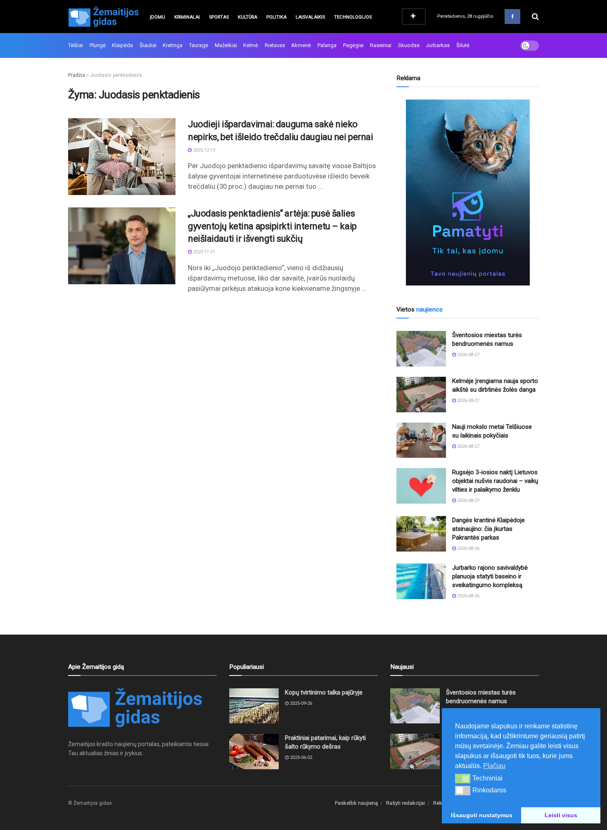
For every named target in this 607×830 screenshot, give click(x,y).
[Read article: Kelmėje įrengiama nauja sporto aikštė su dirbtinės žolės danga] (421, 394)
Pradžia (76, 75)
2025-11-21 (203, 251)
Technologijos (353, 17)
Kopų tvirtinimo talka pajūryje (324, 692)
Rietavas (275, 45)
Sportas (219, 17)
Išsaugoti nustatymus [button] (481, 815)
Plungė (98, 45)
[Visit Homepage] (103, 16)
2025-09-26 (300, 703)
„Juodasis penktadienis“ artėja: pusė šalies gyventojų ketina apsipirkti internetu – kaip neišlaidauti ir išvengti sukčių (272, 226)
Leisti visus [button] (561, 815)
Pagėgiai (353, 45)
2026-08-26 (467, 548)
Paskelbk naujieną (356, 803)
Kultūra (247, 17)
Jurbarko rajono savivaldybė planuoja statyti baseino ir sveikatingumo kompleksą (490, 576)
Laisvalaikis (310, 17)
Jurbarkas (438, 45)
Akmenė (301, 45)
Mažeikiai (226, 45)
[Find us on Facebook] (512, 16)
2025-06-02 (300, 757)
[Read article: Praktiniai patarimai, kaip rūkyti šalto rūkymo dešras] (254, 751)
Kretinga (173, 45)
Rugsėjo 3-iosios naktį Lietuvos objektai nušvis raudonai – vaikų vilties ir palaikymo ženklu (495, 481)
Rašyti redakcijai (405, 803)
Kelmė (250, 45)
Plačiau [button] (494, 765)
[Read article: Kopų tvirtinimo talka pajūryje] (254, 706)
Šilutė (462, 45)
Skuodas (409, 45)
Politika (276, 17)
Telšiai (75, 45)
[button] (462, 778)
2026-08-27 (467, 354)
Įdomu (157, 17)
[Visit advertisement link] (467, 192)
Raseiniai (380, 45)
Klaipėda (122, 45)
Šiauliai (148, 45)
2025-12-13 (203, 150)
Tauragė (198, 45)
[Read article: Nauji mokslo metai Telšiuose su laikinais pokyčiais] (421, 440)
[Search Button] (535, 16)
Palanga (327, 45)
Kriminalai (187, 17)
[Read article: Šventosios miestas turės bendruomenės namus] (421, 348)
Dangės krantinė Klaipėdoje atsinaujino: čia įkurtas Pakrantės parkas (488, 528)
